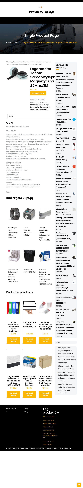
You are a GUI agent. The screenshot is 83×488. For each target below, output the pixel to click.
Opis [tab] (11, 116)
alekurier (51, 417)
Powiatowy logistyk (41, 12)
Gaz (7, 412)
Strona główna (11, 62)
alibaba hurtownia (48, 427)
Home (8, 42)
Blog (26, 412)
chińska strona (47, 444)
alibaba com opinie (48, 420)
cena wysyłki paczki (48, 441)
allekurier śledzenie (48, 430)
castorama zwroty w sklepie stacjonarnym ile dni (50, 435)
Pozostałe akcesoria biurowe (29, 62)
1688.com (45, 417)
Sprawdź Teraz (38, 93)
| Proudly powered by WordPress (58, 448)
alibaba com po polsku (49, 423)
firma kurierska (36, 107)
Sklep (26, 408)
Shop (17, 42)
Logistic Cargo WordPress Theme (19, 448)
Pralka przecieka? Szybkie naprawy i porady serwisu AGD (65, 351)
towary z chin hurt (42, 109)
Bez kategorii (11, 408)
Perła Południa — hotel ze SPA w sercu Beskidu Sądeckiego (67, 360)
